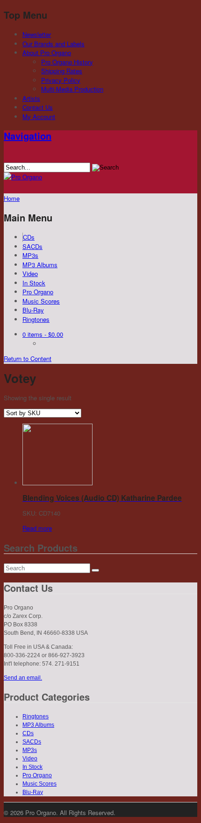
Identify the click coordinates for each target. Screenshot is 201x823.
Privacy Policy (60, 80)
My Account (38, 116)
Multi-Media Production (72, 89)
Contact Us (37, 107)
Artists (31, 98)
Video (30, 273)
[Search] (95, 570)
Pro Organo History (67, 61)
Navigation (27, 135)
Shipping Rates (61, 70)
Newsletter (36, 34)
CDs (29, 237)
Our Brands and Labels (53, 43)
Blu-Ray (33, 309)
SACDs (32, 246)
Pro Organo (37, 291)
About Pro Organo (46, 52)
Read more (37, 528)
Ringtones (36, 319)
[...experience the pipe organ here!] (23, 176)
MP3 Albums (39, 264)
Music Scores (41, 301)
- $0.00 (42, 334)
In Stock (33, 282)
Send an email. (23, 677)
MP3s (30, 255)
